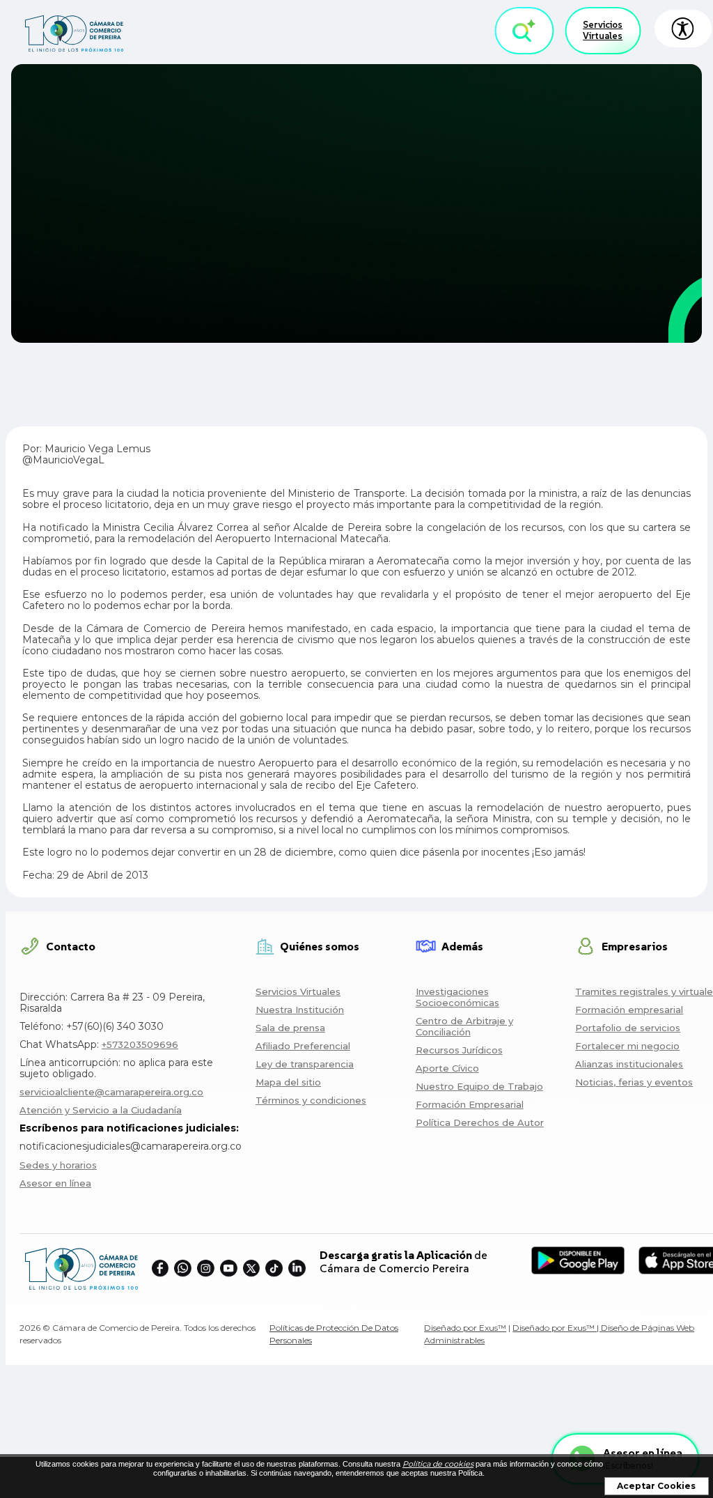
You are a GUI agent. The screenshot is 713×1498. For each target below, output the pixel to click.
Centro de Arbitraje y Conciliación (464, 1026)
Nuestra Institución (300, 1009)
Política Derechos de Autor (480, 1122)
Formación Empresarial (470, 1104)
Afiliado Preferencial (303, 1045)
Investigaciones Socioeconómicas (457, 997)
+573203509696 (140, 1044)
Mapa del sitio (288, 1082)
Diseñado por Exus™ (465, 1327)
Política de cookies (437, 1464)
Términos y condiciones (311, 1100)
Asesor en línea (55, 1183)
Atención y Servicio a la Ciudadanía (100, 1109)
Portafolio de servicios (627, 1027)
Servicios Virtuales (602, 30)
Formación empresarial (629, 1009)
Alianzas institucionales (629, 1064)
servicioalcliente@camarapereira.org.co (111, 1091)
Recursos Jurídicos (459, 1050)
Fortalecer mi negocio (627, 1045)
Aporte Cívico (447, 1068)
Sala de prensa (290, 1027)
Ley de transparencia (305, 1064)
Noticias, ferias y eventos (634, 1082)
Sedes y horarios (58, 1165)
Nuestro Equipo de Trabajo (479, 1086)
